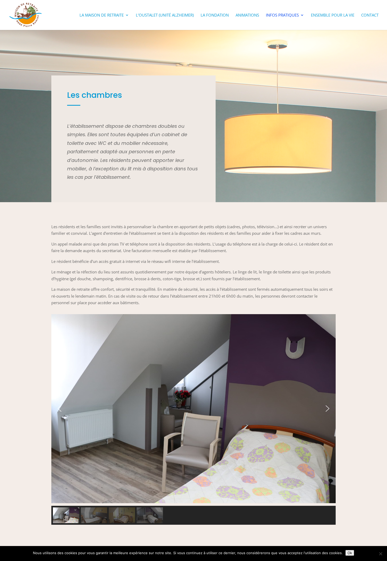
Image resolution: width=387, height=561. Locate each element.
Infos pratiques (282, 15)
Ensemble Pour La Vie (332, 15)
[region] (193, 419)
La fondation (215, 15)
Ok (350, 553)
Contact (370, 15)
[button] (59, 408)
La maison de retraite (102, 15)
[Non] (380, 553)
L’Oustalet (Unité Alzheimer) (165, 15)
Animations (247, 15)
